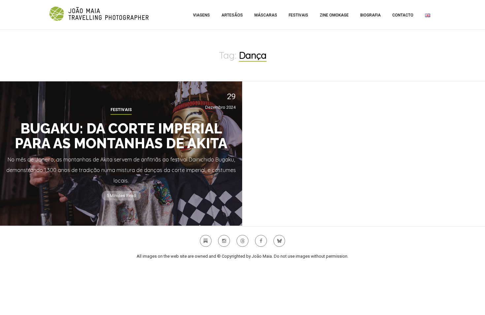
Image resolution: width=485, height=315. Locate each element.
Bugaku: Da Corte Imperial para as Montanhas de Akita (121, 136)
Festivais (298, 15)
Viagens (201, 15)
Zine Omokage (334, 15)
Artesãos (232, 15)
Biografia (370, 15)
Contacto (402, 15)
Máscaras (265, 15)
